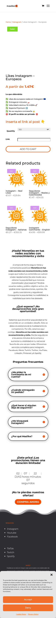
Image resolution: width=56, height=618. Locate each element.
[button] (51, 574)
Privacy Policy (33, 614)
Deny (28, 607)
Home (8, 22)
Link (8, 139)
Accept (28, 599)
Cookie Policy (21, 614)
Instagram (16, 22)
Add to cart (28, 149)
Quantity (11, 131)
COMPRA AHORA (28, 501)
